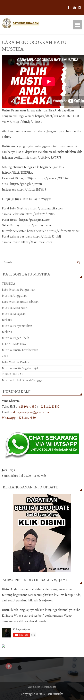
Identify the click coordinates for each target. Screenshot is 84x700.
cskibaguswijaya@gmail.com (30, 412)
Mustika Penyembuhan (17, 326)
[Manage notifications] (8, 666)
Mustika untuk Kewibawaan (20, 350)
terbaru (7, 320)
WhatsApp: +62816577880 (19, 418)
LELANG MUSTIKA (14, 344)
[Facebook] (68, 7)
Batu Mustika (54, 694)
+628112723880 (49, 407)
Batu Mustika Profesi (16, 362)
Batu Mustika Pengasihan (18, 290)
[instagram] (80, 7)
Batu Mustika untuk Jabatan (20, 302)
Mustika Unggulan (14, 296)
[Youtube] (74, 7)
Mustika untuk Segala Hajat (20, 368)
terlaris (7, 332)
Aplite (52, 687)
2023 (5, 356)
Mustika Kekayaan (14, 314)
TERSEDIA (8, 284)
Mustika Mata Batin (15, 308)
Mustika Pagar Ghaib (15, 338)
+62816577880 (27, 407)
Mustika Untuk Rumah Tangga (22, 380)
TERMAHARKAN (13, 374)
